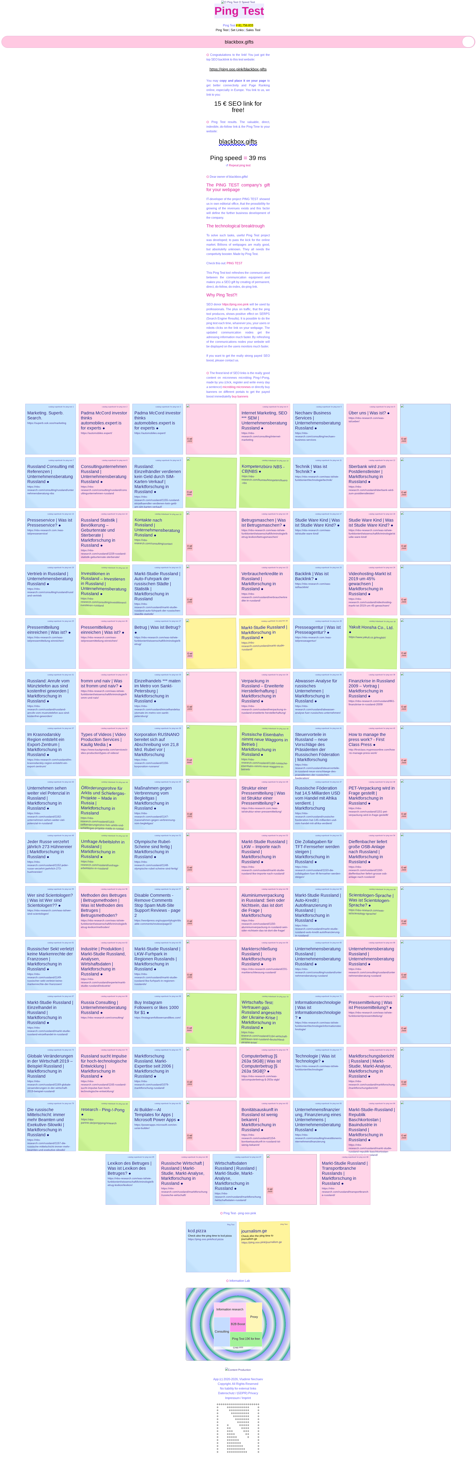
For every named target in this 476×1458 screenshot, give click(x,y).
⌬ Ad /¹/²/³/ (238, 1347)
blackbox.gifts (238, 141)
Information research (229, 1309)
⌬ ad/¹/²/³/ (189, 440)
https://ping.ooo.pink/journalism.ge (261, 1242)
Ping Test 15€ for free (246, 1339)
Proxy (254, 1317)
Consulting (222, 1331)
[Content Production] (238, 1369)
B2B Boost (238, 1324)
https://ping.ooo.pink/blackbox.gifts (238, 69)
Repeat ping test (239, 165)
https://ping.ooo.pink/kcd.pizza (205, 1239)
